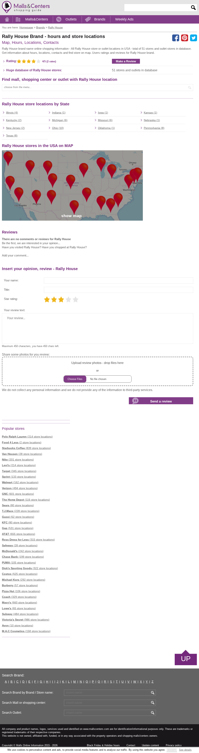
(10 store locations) (17, 625)
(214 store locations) (27, 436)
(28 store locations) (22, 453)
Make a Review (126, 61)
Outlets (71, 19)
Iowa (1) (103, 112)
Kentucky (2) (14, 120)
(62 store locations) (18, 516)
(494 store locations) (20, 488)
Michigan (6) (59, 120)
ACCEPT (172, 750)
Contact (131, 745)
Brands (99, 19)
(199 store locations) (23, 556)
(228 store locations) (20, 511)
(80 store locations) (18, 505)
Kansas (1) (150, 112)
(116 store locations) (26, 499)
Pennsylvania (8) (154, 127)
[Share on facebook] (175, 37)
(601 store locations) (18, 493)
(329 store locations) (19, 596)
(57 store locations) (20, 585)
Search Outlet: (12, 712)
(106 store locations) (21, 591)
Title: (7, 289)
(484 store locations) (20, 614)
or (97, 366)
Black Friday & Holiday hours (103, 745)
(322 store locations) (30, 568)
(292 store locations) (23, 579)
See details (185, 749)
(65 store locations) (19, 608)
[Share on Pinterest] (184, 37)
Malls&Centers (36, 19)
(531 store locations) (17, 528)
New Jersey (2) (15, 127)
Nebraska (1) (152, 120)
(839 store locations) (26, 448)
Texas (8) (11, 135)
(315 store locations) (28, 539)
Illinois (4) (12, 112)
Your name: (11, 280)
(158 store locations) (26, 631)
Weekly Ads (124, 19)
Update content (150, 745)
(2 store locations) (21, 442)
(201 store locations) (18, 459)
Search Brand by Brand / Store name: (27, 692)
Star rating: (11, 298)
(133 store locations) (19, 476)
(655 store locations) (18, 533)
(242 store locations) (23, 551)
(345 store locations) (19, 471)
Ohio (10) (58, 127)
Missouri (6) (105, 120)
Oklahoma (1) (106, 127)
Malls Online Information (30, 745)
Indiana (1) (58, 112)
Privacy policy (174, 745)
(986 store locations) (25, 619)
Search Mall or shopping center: (24, 702)
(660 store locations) (19, 602)
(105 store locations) (19, 562)
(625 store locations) (20, 573)
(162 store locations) (20, 482)
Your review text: (14, 310)
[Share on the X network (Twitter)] (193, 37)
